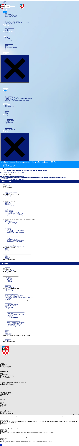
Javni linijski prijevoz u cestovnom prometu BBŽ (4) (13, 214)
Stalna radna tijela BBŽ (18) (9, 188)
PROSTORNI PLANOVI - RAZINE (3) (12, 222)
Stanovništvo (2, 402)
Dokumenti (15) (7, 256)
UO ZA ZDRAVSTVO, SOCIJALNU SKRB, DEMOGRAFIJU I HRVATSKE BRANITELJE (17, 22)
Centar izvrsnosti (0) (8, 252)
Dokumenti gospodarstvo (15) (10, 210)
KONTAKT (6, 53)
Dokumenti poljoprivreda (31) (9, 211)
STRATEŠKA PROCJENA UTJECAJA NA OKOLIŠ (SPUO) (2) (16, 230)
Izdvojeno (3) (5, 186)
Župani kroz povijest (3, 404)
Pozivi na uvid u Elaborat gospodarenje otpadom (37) (16, 240)
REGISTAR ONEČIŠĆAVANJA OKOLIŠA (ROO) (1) (14, 241)
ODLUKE (6, 33)
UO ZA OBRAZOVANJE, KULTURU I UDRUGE (12, 21)
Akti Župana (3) (7, 185)
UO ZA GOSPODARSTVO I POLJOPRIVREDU (11, 18)
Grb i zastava (2, 407)
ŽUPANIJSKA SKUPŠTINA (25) (8, 187)
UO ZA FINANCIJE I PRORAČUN (9, 17)
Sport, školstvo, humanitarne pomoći (11, 47)
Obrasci (5, 36)
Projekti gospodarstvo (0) (9, 207)
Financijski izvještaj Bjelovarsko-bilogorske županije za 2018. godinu (12, 176)
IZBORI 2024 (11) (9, 198)
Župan (1, 373)
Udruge (6, 48)
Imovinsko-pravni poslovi (9, 44)
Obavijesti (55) (9, 229)
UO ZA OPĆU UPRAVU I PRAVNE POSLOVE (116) (11, 194)
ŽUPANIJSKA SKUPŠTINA (9, 14)
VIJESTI (5, 10)
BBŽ (3, 163)
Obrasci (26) (7, 227)
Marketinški (4, 442)
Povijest (1, 403)
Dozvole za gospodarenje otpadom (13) (13, 239)
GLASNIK (5, 24)
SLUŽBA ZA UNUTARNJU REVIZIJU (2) (9, 259)
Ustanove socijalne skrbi (4, 391)
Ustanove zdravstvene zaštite (5, 392)
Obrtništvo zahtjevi (10, 40)
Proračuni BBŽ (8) (8, 203)
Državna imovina (7, 38)
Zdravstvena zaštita (8, 49)
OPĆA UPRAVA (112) (8, 195)
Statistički (3, 440)
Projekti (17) (7, 248)
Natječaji (6, 105)
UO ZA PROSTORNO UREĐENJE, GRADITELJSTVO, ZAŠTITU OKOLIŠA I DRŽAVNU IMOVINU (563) (19, 219)
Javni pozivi (6, 29)
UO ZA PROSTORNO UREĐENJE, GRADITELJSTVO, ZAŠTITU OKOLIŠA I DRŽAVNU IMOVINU (19, 20)
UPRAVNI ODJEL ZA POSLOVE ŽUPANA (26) (10, 189)
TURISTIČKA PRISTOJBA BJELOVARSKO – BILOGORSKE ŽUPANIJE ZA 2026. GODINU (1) (19, 215)
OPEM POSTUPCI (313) (10, 237)
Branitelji (6, 37)
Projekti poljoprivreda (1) (9, 209)
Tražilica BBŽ (2, 6)
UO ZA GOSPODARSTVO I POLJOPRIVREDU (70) (11, 206)
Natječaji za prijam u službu (9, 28)
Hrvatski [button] (4, 1)
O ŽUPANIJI (6, 52)
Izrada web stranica (69, 414)
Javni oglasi (7, 30)
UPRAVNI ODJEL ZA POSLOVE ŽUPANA (11, 15)
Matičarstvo (7, 45)
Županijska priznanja (3, 408)
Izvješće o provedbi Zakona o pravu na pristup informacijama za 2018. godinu (23, 170)
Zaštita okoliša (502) (8, 228)
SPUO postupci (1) (10, 231)
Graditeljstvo (7, 121)
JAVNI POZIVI (6, 25)
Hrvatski (4, 2)
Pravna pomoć (7, 46)
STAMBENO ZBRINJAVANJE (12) (10, 225)
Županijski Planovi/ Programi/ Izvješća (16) (14, 242)
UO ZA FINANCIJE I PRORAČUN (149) (9, 201)
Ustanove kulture (3, 395)
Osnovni (3, 417)
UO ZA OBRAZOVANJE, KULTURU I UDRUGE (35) (11, 247)
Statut (1, 406)
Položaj (1, 401)
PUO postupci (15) (10, 233)
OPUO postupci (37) (10, 234)
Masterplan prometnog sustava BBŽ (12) (12, 212)
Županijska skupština (4, 374)
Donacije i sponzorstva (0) (9, 205)
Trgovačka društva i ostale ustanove (6, 393)
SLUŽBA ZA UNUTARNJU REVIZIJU (10, 23)
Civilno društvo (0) (8, 216)
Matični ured (2, 412)
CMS (73, 414)
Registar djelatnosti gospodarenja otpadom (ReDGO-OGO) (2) (15, 246)
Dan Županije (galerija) (4, 410)
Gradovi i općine (3, 405)
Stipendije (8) (7, 250)
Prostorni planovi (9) (8, 221)
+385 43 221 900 (6, 367)
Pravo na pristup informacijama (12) (11, 192)
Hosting (76, 414)
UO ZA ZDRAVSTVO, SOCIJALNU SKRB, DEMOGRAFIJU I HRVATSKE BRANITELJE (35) (17, 254)
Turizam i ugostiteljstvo (11, 41)
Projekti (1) (6, 255)
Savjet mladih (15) (8, 257)
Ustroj (5, 12)
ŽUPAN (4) (4, 184)
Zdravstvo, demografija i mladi (10, 50)
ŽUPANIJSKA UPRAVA (6, 164)
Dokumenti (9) (7, 249)
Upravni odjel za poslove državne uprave (7, 384)
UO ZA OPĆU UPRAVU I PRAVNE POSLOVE (11, 16)
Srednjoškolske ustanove (4, 394)
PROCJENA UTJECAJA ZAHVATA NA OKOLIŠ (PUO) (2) (15, 232)
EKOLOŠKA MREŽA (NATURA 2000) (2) (13, 236)
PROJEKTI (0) (7, 224)
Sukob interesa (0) (8, 204)
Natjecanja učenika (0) (8, 251)
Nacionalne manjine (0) (8, 191)
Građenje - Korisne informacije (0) (10, 223)
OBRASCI (6, 113)
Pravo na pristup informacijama (8, 166)
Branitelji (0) (7, 258)
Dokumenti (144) (7, 202)
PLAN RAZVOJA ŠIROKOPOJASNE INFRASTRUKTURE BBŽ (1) (14, 213)
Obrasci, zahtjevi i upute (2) (11, 245)
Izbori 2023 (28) (9, 197)
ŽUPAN (6, 13)
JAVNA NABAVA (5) (8, 193)
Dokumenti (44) (9, 196)
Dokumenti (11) (7, 220)
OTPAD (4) (8, 238)
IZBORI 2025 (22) (9, 200)
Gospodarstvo (7, 39)
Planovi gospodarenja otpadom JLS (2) (13, 243)
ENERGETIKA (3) (7, 218)
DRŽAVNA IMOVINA (8, 31)
